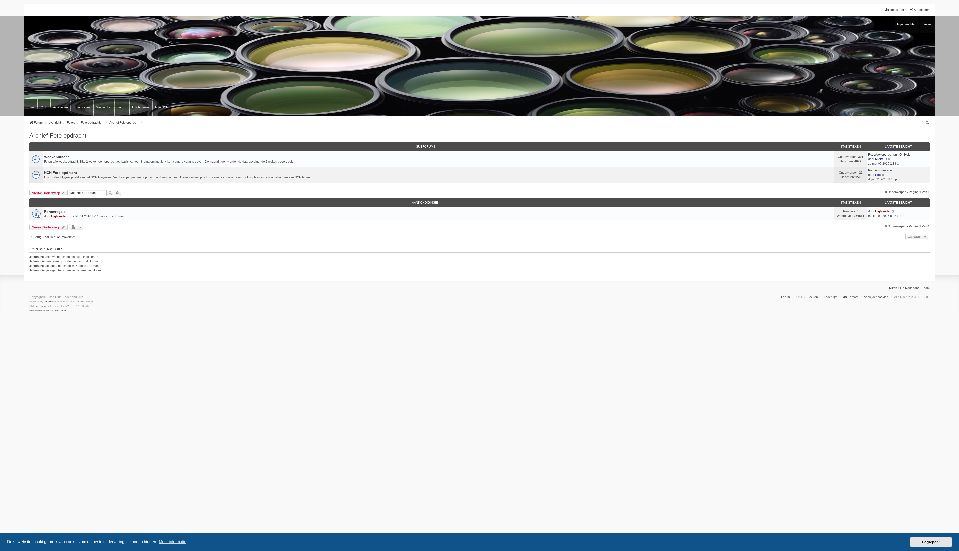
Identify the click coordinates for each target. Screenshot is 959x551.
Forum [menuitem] (121, 107)
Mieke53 (881, 159)
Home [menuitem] (30, 107)
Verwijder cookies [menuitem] (876, 297)
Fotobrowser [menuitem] (140, 107)
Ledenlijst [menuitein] (830, 297)
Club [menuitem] (44, 107)
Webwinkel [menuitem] (103, 107)
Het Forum (116, 216)
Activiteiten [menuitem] (60, 107)
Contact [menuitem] (853, 297)
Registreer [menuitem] (897, 10)
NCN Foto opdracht (60, 173)
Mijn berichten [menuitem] (906, 24)
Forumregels (55, 212)
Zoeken (927, 24)
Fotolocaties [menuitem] (82, 107)
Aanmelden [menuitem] (922, 10)
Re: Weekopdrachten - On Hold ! (890, 154)
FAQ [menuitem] (799, 297)
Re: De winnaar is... (881, 170)
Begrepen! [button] (931, 542)
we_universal (43, 306)
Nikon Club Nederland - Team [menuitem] (909, 288)
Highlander (59, 216)
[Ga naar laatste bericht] (893, 211)
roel (878, 175)
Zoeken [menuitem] (813, 297)
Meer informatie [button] (172, 542)
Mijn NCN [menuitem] (161, 107)
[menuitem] (927, 122)
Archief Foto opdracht (57, 135)
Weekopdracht (56, 157)
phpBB (48, 301)
